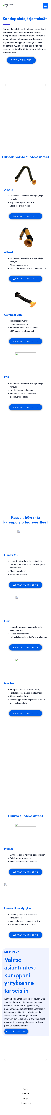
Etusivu (25, 1089)
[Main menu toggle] (45, 6)
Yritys (25, 1098)
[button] (5, 85)
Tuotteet (25, 1094)
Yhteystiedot (25, 1103)
